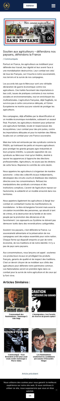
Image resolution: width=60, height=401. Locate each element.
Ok (30, 395)
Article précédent (30, 374)
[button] (30, 5)
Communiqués (11, 59)
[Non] (56, 389)
